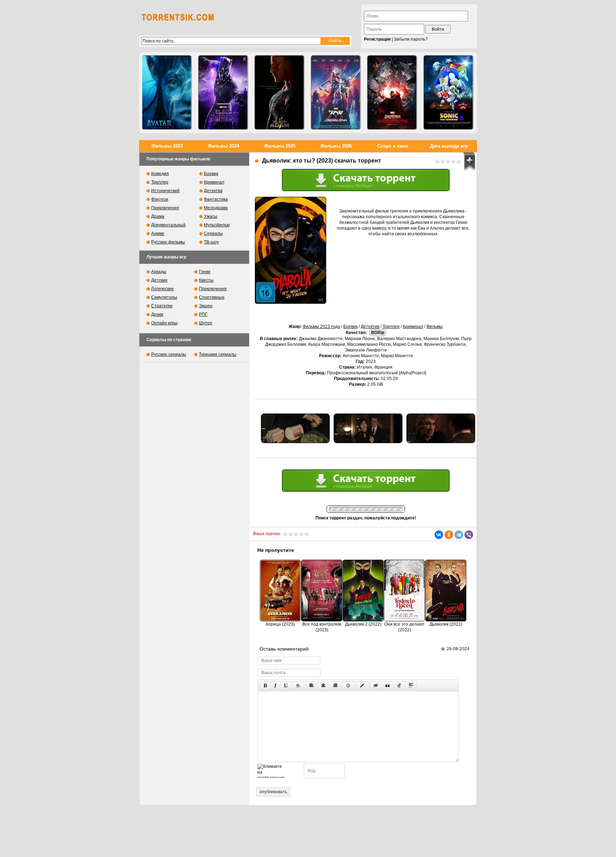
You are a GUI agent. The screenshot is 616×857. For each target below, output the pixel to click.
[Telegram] (459, 534)
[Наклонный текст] (275, 685)
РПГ (203, 314)
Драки (157, 314)
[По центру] (323, 685)
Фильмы (434, 326)
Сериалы (213, 233)
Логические (162, 288)
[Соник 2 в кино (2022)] (448, 92)
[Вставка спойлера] (411, 685)
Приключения (165, 207)
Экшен (205, 305)
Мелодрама (216, 207)
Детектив (370, 326)
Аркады (158, 271)
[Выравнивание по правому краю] (335, 685)
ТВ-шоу (211, 242)
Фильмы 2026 (336, 146)
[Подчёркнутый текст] (286, 685)
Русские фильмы (168, 242)
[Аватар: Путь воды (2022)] (166, 92)
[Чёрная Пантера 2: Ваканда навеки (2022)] (223, 92)
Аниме (157, 233)
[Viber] (468, 534)
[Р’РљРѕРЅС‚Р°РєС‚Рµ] (439, 534)
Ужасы (210, 216)
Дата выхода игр (449, 146)
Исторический (165, 190)
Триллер (391, 326)
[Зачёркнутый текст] (298, 685)
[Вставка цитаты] (387, 685)
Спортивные (212, 297)
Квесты (206, 280)
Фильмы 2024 (223, 146)
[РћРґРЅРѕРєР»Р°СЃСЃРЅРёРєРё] (449, 534)
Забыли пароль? (411, 39)
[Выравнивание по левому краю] (312, 685)
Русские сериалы (168, 354)
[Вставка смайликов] (349, 685)
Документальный (168, 224)
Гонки (204, 271)
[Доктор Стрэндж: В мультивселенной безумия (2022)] (392, 92)
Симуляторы (164, 297)
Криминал (413, 326)
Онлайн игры (164, 322)
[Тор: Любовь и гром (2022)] (335, 92)
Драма (157, 216)
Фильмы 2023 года (321, 326)
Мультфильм (217, 224)
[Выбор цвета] (362, 685)
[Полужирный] (265, 685)
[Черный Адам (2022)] (279, 92)
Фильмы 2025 (280, 146)
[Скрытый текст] (376, 685)
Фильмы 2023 (167, 146)
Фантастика (216, 199)
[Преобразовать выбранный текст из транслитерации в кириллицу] (399, 685)
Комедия (160, 173)
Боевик (350, 326)
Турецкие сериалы (217, 354)
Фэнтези (159, 199)
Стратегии (162, 305)
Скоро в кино (392, 146)
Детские (159, 280)
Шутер (205, 322)
